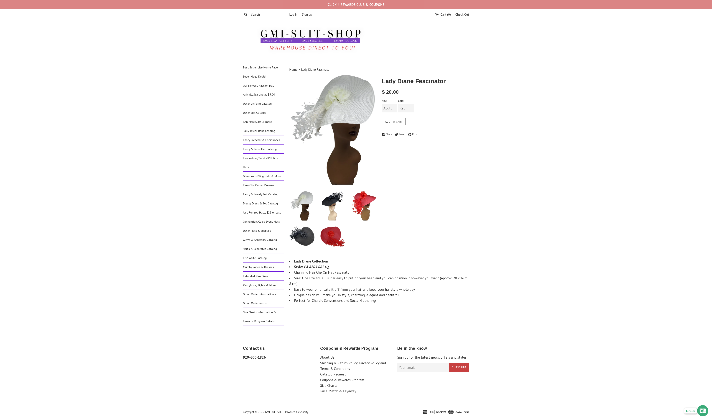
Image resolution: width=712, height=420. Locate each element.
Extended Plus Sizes (255, 276)
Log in (293, 14)
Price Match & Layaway (338, 391)
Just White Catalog (255, 258)
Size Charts (328, 385)
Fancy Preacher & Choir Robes (261, 140)
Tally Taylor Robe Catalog (259, 131)
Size (384, 101)
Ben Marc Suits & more (257, 122)
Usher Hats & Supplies (257, 230)
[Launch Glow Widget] (702, 410)
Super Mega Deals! (254, 76)
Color (401, 101)
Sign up (307, 14)
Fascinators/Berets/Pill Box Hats (260, 162)
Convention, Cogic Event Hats (261, 221)
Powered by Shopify (296, 412)
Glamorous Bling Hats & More (262, 176)
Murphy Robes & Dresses (258, 267)
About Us (327, 357)
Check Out (462, 14)
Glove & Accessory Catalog (260, 240)
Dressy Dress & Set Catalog (260, 203)
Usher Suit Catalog (254, 112)
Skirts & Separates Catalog (260, 249)
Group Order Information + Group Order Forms (259, 298)
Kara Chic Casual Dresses (258, 185)
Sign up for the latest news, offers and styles (432, 357)
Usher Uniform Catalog (257, 103)
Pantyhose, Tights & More (259, 285)
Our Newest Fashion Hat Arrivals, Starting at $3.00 (259, 90)
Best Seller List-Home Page (260, 67)
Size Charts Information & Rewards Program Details (259, 316)
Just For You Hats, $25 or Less (262, 212)
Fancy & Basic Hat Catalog (260, 149)
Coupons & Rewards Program (342, 380)
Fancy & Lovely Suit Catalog (260, 194)
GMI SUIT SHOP (274, 412)
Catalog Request (333, 374)
